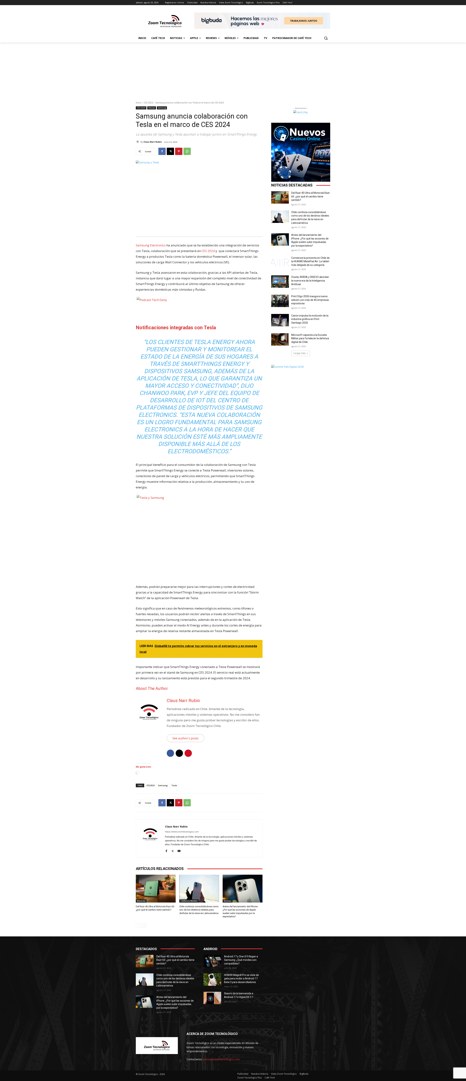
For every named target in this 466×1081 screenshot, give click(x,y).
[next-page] (144, 925)
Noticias (151, 108)
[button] (325, 38)
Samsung (162, 108)
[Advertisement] (233, 69)
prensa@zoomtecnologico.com (221, 1059)
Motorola (141, 901)
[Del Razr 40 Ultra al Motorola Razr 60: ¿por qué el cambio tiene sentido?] (156, 889)
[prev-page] (138, 925)
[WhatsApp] (187, 151)
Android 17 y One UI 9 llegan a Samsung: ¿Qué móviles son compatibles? (241, 960)
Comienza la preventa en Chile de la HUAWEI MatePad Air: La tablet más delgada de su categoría (310, 261)
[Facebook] (162, 151)
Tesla (174, 785)
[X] (170, 151)
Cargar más (299, 353)
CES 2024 (148, 102)
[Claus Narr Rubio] (138, 142)
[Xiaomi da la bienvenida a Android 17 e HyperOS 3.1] (212, 998)
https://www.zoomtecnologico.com (182, 831)
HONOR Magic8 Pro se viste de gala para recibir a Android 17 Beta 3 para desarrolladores (241, 979)
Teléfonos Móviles (189, 901)
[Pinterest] (178, 151)
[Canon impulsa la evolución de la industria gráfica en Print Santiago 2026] (280, 320)
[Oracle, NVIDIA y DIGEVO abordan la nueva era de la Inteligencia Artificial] (280, 281)
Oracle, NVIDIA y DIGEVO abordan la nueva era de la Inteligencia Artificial (310, 281)
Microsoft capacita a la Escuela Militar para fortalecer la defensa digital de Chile (310, 338)
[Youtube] (179, 850)
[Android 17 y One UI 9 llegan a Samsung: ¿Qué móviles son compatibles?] (212, 961)
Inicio (138, 102)
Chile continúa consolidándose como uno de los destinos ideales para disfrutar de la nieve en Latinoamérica (199, 909)
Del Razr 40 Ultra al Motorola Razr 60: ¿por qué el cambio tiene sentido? (310, 196)
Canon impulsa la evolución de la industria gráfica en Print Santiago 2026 (309, 319)
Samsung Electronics (151, 245)
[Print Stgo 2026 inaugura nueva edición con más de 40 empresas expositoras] (280, 301)
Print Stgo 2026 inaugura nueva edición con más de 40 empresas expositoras (310, 300)
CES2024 (150, 785)
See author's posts (185, 738)
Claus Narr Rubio (152, 141)
